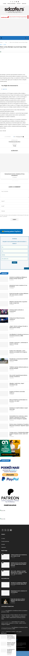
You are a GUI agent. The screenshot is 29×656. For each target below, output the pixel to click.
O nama (4, 3)
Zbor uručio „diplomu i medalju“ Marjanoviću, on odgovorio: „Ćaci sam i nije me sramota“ (19, 572)
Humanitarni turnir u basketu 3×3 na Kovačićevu (14, 174)
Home (1, 42)
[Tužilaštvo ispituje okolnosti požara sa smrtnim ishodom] (4, 369)
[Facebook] (10, 1)
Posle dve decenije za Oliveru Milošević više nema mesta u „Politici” (18, 294)
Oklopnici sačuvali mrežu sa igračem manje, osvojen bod (18, 302)
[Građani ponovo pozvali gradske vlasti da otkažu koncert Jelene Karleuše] (5, 565)
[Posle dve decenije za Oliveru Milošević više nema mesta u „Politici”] (4, 295)
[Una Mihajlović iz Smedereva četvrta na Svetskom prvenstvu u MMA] (4, 336)
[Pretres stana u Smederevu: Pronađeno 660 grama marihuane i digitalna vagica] (4, 426)
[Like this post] (14, 136)
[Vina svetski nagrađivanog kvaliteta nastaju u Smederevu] (4, 377)
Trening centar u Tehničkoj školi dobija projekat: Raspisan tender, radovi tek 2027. (18, 434)
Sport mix (5, 89)
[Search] (27, 38)
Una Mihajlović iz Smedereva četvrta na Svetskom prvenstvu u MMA (19, 335)
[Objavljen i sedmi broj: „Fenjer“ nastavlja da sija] (4, 385)
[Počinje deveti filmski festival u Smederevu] (4, 320)
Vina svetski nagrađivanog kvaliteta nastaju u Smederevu (18, 376)
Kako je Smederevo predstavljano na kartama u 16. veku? (18, 400)
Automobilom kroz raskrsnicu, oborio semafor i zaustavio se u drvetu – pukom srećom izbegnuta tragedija (18, 417)
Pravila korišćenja (11, 3)
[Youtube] (16, 1)
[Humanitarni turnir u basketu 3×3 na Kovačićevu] (14, 163)
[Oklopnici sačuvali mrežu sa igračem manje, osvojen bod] (4, 303)
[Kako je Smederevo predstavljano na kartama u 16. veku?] (4, 401)
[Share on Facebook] (16, 136)
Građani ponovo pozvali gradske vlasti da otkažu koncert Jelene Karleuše (18, 564)
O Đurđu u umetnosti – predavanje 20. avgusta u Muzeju (18, 343)
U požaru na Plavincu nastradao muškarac (17, 392)
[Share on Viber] (21, 136)
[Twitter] (12, 1)
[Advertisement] (14, 28)
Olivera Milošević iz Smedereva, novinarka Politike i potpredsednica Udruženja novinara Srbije (13, 617)
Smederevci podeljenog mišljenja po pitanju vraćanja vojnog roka (18, 278)
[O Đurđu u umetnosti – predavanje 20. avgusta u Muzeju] (4, 344)
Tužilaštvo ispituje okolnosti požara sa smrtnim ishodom (18, 367)
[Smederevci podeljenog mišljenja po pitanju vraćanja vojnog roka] (4, 279)
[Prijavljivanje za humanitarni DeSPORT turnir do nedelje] (4, 361)
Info (6, 42)
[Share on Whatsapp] (20, 136)
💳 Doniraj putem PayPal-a (11, 231)
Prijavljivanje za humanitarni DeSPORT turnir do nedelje (18, 359)
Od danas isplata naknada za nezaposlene (16, 310)
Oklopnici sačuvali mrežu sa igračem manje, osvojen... (11, 643)
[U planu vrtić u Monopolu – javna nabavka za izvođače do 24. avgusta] (4, 352)
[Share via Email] (23, 136)
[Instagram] (14, 1)
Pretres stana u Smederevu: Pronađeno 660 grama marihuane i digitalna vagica (19, 425)
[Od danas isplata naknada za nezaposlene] (4, 312)
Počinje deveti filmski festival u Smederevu (17, 318)
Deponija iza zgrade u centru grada (13, 631)
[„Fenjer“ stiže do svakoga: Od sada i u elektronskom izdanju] (4, 328)
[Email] (18, 1)
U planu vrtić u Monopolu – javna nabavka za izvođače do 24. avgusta (18, 351)
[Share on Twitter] (17, 136)
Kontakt (19, 3)
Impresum (24, 3)
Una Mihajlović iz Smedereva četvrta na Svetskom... (11, 651)
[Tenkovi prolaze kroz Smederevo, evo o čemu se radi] (5, 557)
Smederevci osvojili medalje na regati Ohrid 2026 (18, 408)
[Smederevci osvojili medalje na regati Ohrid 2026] (4, 410)
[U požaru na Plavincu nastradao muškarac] (4, 393)
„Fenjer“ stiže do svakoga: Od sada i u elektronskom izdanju (18, 327)
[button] (1, 167)
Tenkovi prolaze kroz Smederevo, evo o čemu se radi (19, 555)
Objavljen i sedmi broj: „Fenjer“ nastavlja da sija (16, 384)
